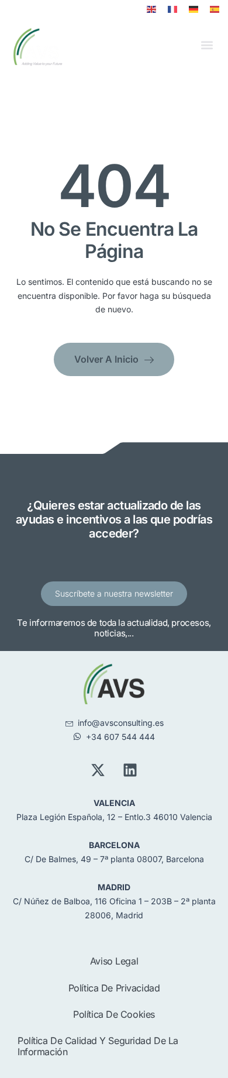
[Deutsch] (193, 9)
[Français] (172, 9)
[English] (151, 9)
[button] (206, 45)
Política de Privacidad (114, 988)
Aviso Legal (114, 961)
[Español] (214, 9)
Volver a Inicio (106, 359)
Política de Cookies (114, 1014)
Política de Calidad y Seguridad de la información (98, 1046)
